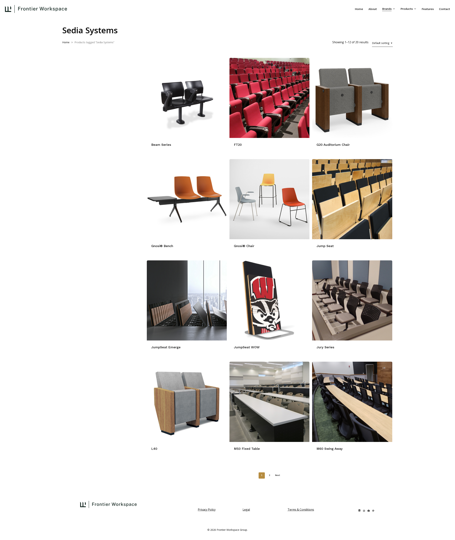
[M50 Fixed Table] (269, 402)
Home (65, 42)
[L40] (187, 402)
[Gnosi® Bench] (187, 199)
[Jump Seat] (352, 199)
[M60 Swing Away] (352, 402)
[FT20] (269, 98)
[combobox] (382, 43)
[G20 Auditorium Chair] (352, 98)
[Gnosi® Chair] (269, 199)
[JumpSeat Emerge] (187, 300)
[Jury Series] (352, 300)
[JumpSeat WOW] (269, 300)
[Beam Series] (187, 98)
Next (277, 475)
